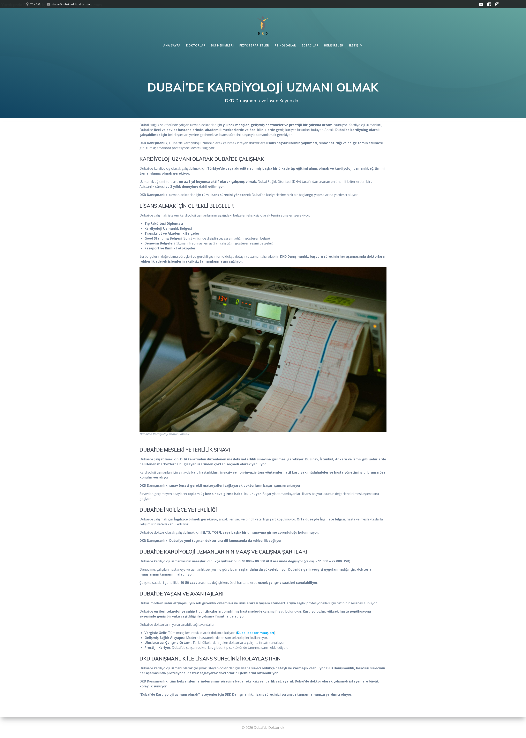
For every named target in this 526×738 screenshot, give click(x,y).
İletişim (356, 45)
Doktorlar (195, 45)
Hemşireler (333, 45)
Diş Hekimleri (222, 45)
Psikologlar (285, 45)
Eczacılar (310, 45)
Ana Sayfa (171, 45)
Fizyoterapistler (254, 45)
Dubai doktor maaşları (255, 632)
